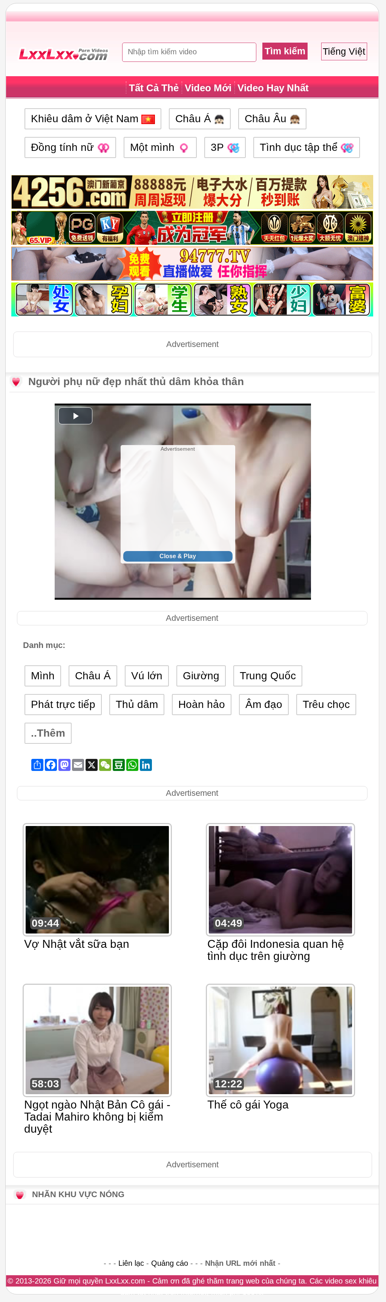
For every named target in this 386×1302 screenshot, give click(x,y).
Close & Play (177, 556)
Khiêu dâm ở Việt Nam (86, 118)
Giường (201, 676)
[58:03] (97, 1039)
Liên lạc (131, 1263)
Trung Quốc (268, 676)
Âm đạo (263, 704)
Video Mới (208, 88)
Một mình (154, 147)
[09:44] (97, 879)
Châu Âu (267, 118)
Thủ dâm (137, 704)
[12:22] (280, 1039)
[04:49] (280, 879)
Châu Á (194, 118)
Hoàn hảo (201, 704)
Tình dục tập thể (300, 147)
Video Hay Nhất (273, 88)
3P (219, 147)
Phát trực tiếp (63, 704)
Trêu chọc (326, 704)
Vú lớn (146, 676)
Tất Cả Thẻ (154, 88)
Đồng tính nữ (64, 147)
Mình (43, 676)
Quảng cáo (169, 1263)
